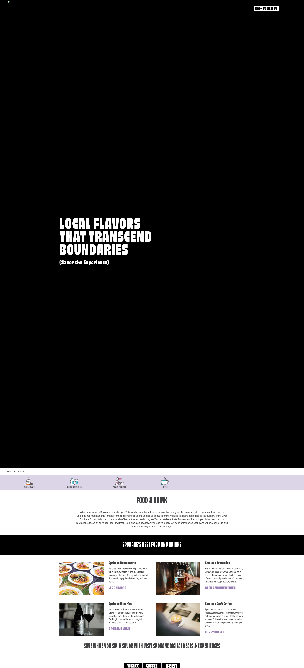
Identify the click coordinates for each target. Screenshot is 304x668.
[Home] (26, 8)
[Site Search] (285, 8)
